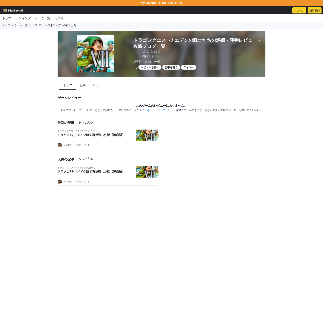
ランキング (23, 18)
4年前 (77, 145)
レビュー (99, 85)
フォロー (188, 67)
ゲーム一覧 (42, 18)
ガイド (59, 18)
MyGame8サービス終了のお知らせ (161, 3)
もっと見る (85, 122)
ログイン (299, 10)
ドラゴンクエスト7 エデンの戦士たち (76, 131)
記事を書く (171, 67)
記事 (83, 85)
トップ (6, 18)
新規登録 (314, 10)
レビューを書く (150, 67)
